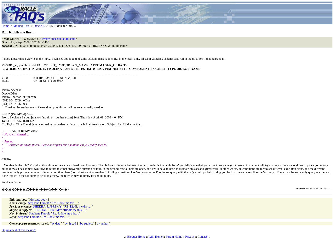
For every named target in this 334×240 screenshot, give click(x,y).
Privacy (189, 236)
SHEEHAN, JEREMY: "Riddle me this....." (60, 210)
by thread (70, 223)
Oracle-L (39, 25)
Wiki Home (155, 236)
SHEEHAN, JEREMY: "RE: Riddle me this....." (63, 206)
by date (55, 223)
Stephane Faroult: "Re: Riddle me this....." (53, 203)
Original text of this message (19, 230)
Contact (202, 236)
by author (102, 223)
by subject (86, 223)
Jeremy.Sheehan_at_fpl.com (58, 38)
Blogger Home (136, 236)
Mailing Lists (21, 25)
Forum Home (174, 236)
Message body (38, 199)
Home (5, 25)
